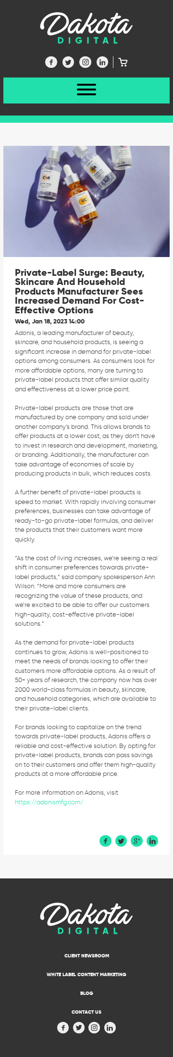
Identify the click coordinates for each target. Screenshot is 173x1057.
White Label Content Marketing (86, 974)
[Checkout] (120, 62)
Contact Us (86, 1012)
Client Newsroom (86, 956)
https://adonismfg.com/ (49, 802)
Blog (86, 993)
